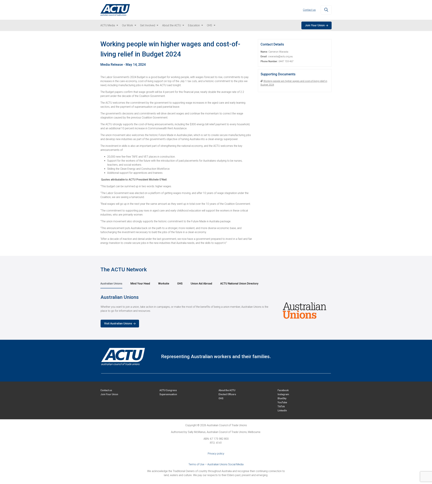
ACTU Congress (168, 390)
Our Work (127, 25)
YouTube (282, 402)
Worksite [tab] (163, 283)
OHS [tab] (180, 283)
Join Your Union (315, 25)
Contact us (309, 9)
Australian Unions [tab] (111, 283)
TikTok (281, 406)
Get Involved (147, 25)
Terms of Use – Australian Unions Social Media (216, 464)
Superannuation (168, 394)
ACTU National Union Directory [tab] (239, 283)
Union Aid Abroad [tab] (201, 283)
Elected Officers (227, 394)
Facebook (283, 390)
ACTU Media (107, 25)
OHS (209, 25)
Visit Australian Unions (118, 323)
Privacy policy (216, 453)
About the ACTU (171, 25)
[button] (326, 9)
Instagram (283, 394)
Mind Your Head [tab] (140, 283)
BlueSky (282, 398)
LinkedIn (282, 410)
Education (194, 25)
